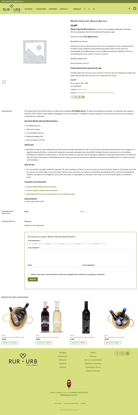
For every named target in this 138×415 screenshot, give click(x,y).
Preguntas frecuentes (93, 363)
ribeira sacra (110, 92)
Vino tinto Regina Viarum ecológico (82, 337)
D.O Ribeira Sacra (91, 92)
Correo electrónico (88, 265)
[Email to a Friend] (76, 97)
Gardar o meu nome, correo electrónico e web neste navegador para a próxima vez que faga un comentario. (68, 274)
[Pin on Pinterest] (79, 97)
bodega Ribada (81, 92)
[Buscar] (129, 9)
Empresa (84, 89)
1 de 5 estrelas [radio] (32, 243)
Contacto (62, 367)
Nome (30, 265)
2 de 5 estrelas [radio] (45, 243)
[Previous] (1, 324)
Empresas (62, 363)
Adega (79, 89)
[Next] (136, 324)
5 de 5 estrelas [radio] (93, 243)
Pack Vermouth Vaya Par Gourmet (47, 337)
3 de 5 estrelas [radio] (59, 243)
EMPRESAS (77, 9)
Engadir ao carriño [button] (10, 343)
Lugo (104, 92)
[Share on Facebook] (72, 97)
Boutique (28, 9)
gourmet (100, 92)
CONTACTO (64, 9)
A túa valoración (34, 248)
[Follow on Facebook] (117, 353)
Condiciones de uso (93, 367)
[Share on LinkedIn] (83, 97)
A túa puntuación (34, 241)
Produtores (41, 9)
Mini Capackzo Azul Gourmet (114, 337)
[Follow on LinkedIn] (127, 353)
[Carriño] (134, 8)
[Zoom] (4, 82)
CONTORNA (53, 9)
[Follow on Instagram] (122, 353)
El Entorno (63, 360)
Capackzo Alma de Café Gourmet (13, 337)
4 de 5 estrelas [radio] (75, 243)
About (93, 352)
